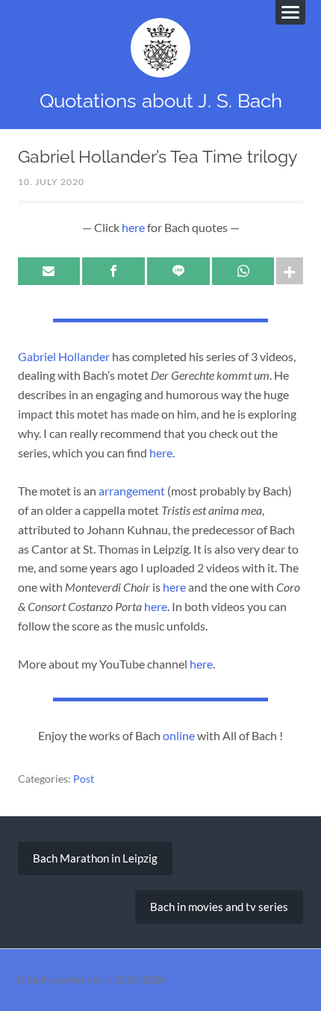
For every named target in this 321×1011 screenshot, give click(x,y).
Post (83, 778)
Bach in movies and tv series (219, 906)
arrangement (132, 490)
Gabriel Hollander (64, 356)
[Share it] (113, 271)
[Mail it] (49, 271)
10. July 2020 (51, 181)
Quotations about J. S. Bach (161, 100)
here (133, 227)
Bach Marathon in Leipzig (95, 858)
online (179, 735)
